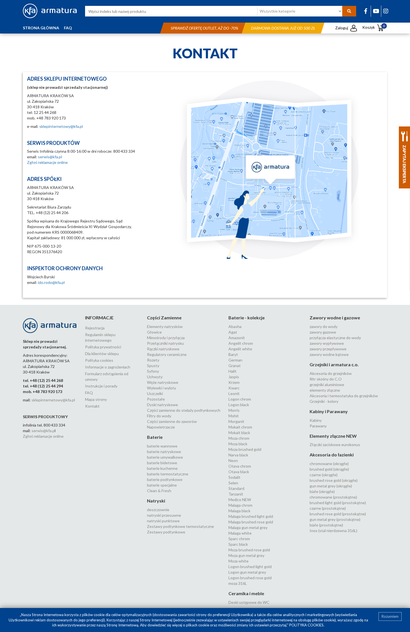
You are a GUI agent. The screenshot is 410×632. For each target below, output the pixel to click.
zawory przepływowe (328, 348)
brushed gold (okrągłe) (329, 469)
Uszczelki (155, 393)
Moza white (238, 561)
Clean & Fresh (159, 490)
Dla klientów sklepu (102, 353)
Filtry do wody (159, 415)
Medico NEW (239, 499)
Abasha (235, 326)
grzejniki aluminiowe (327, 384)
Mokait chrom (240, 427)
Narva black (238, 455)
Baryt (233, 354)
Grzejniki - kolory (324, 401)
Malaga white (240, 533)
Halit (232, 371)
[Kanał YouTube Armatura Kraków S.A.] (376, 11)
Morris (234, 410)
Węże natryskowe (162, 382)
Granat (234, 365)
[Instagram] (385, 11)
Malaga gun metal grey (247, 527)
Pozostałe (156, 399)
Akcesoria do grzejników (331, 373)
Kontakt (92, 406)
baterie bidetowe (162, 462)
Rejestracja (95, 327)
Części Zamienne (164, 317)
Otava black (238, 471)
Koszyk (373, 27)
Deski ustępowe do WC (248, 602)
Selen (233, 482)
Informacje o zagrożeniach (107, 367)
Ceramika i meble (246, 593)
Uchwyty (155, 376)
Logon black (238, 404)
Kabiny (316, 420)
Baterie (155, 437)
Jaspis (233, 376)
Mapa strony (96, 399)
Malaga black (239, 510)
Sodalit (234, 477)
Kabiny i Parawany (329, 411)
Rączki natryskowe (163, 348)
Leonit (234, 393)
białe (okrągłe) (322, 491)
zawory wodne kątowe (329, 354)
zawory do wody (323, 326)
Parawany (318, 425)
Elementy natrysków (165, 326)
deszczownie (158, 509)
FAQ (68, 27)
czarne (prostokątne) (328, 508)
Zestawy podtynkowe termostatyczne (180, 526)
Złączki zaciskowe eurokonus (335, 444)
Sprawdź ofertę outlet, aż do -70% (204, 28)
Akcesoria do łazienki (332, 454)
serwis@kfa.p (43, 430)
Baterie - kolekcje (246, 317)
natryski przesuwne (164, 515)
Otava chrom (239, 466)
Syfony (153, 371)
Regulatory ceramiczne (167, 354)
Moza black (237, 443)
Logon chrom (239, 399)
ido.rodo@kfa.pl (51, 282)
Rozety (153, 360)
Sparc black (238, 544)
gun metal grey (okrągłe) (331, 485)
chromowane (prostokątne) (333, 497)
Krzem (234, 382)
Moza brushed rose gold (249, 549)
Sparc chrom (239, 538)
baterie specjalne (162, 485)
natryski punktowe (163, 520)
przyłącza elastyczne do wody (335, 337)
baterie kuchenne (162, 468)
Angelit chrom (240, 343)
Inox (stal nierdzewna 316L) (333, 530)
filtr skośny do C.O (326, 379)
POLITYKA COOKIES (306, 625)
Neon (233, 460)
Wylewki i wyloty (161, 388)
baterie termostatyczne (167, 473)
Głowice (154, 332)
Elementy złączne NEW (333, 436)
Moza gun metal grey (246, 555)
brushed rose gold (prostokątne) (338, 513)
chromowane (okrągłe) (329, 463)
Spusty (153, 365)
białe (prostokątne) (326, 525)
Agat (232, 332)
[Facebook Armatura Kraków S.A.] (365, 11)
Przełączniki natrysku (165, 343)
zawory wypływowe (327, 343)
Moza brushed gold (244, 449)
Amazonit (236, 337)
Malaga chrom (240, 505)
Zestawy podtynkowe (166, 532)
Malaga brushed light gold (250, 516)
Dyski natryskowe (162, 404)
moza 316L (237, 583)
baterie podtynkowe (164, 479)
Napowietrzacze (161, 427)
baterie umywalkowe (165, 457)
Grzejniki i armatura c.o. (334, 364)
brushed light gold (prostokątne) (338, 502)
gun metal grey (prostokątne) (335, 519)
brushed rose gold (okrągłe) (334, 480)
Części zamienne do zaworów (172, 421)
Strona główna (41, 27)
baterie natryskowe (164, 451)
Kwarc (234, 388)
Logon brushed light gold (250, 566)
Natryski (156, 500)
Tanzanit (235, 494)
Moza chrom (238, 438)
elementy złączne (325, 390)
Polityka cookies (99, 360)
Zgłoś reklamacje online (47, 162)
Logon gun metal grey (247, 572)
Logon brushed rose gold (250, 577)
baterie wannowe (162, 446)
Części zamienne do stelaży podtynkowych (183, 410)
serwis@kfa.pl (50, 156)
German (235, 360)
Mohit (233, 415)
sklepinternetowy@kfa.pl (61, 126)
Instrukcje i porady (101, 386)
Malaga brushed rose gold (250, 522)
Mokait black (239, 432)
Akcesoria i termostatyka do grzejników (344, 395)
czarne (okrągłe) (323, 474)
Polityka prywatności (103, 346)
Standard (236, 488)
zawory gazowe (323, 332)
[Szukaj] (349, 11)
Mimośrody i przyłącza (166, 337)
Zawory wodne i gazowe (335, 317)
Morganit (236, 421)
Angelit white (240, 348)
